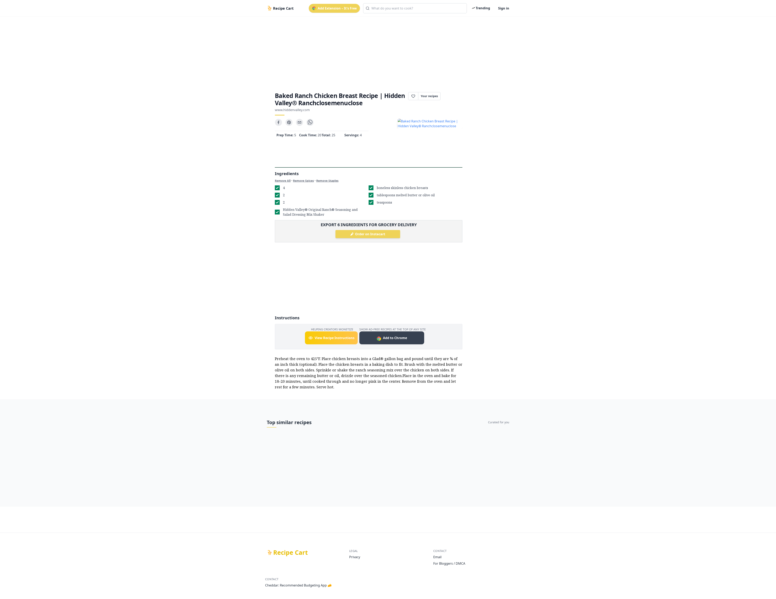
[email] (299, 122)
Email (437, 557)
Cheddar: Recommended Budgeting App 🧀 (298, 585)
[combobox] (415, 8)
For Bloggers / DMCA (449, 563)
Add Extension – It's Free (337, 8)
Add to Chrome (395, 338)
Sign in (503, 8)
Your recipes (429, 96)
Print (453, 96)
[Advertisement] (386, 51)
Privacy (354, 557)
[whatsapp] (310, 122)
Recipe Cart (290, 552)
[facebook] (278, 122)
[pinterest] (289, 122)
